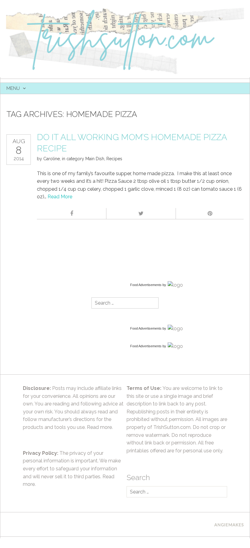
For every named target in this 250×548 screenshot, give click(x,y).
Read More (60, 197)
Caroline (51, 158)
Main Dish (94, 158)
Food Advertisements (146, 285)
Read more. (100, 427)
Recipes (114, 158)
